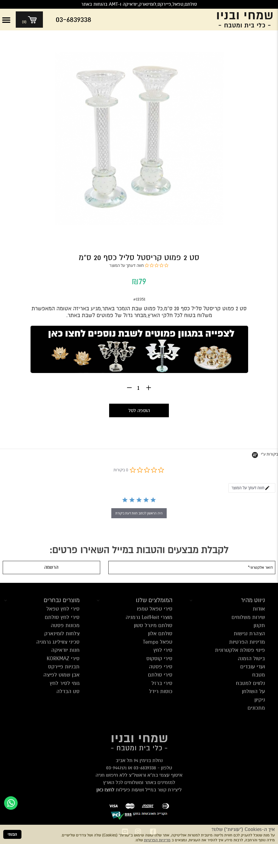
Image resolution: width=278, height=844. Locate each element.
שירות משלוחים (248, 617)
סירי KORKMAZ (63, 658)
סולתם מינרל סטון (153, 625)
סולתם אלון (160, 633)
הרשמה (51, 567)
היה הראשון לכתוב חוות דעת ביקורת (139, 513)
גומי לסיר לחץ (65, 683)
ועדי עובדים (252, 666)
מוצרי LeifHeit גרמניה (149, 617)
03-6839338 (145, 768)
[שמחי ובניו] (240, 19)
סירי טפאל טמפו (154, 609)
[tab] (251, 488)
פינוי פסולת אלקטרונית (240, 650)
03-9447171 (116, 768)
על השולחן (253, 691)
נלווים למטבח (250, 683)
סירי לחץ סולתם (62, 617)
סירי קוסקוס (159, 658)
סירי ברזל (161, 683)
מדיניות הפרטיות (157, 840)
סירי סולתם (160, 675)
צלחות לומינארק (62, 633)
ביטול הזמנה (251, 658)
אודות (259, 609)
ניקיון (259, 700)
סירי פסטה (160, 666)
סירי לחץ (162, 650)
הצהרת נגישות (249, 633)
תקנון (259, 625)
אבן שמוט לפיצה (61, 675)
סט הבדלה (68, 691)
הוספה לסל (139, 410)
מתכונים (256, 708)
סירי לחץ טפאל (63, 609)
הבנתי (12, 834)
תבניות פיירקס (64, 666)
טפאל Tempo (157, 642)
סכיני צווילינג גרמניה (58, 642)
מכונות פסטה (65, 625)
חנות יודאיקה (65, 650)
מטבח (258, 675)
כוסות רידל (160, 691)
